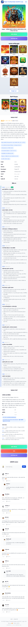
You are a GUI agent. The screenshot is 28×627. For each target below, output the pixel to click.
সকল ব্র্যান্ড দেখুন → (14, 90)
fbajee (2, 123)
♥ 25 (3, 480)
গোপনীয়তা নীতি (15, 619)
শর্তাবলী (11, 619)
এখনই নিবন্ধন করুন (14, 38)
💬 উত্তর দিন (8, 480)
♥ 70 (3, 501)
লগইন (14, 451)
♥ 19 (3, 588)
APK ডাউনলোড (14, 34)
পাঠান (24, 466)
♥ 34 (3, 611)
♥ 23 (3, 536)
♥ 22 (3, 556)
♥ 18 (3, 524)
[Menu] (26, 2)
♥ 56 (3, 600)
